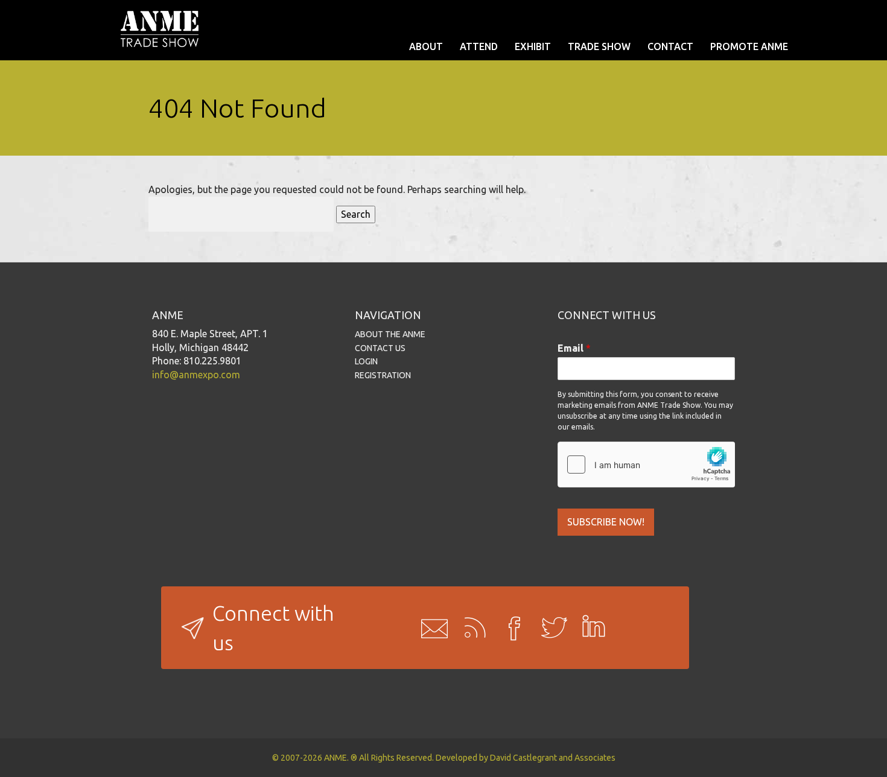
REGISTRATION (383, 375)
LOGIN (366, 361)
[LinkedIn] (590, 628)
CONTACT (670, 46)
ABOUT (426, 46)
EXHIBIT (533, 46)
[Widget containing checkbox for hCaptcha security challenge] (646, 464)
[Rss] (470, 628)
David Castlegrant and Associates (552, 758)
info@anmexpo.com (196, 374)
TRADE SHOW (599, 46)
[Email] (430, 628)
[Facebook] (510, 628)
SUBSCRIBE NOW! (605, 521)
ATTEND (479, 46)
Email (574, 348)
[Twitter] (550, 628)
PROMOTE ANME (749, 46)
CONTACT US (380, 348)
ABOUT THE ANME (390, 334)
